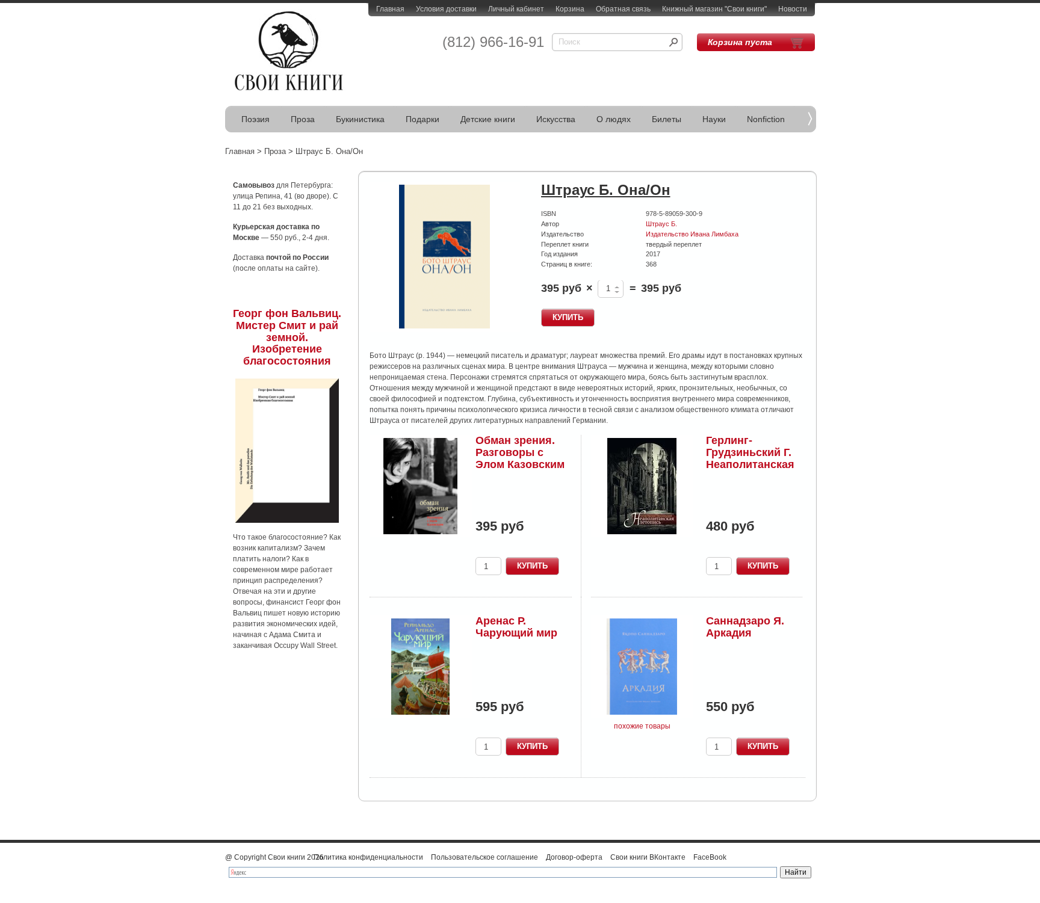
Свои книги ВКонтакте (648, 857)
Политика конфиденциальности (368, 857)
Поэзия (255, 119)
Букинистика (360, 119)
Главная (390, 9)
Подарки (422, 119)
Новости (792, 9)
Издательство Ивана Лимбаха (692, 234)
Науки (714, 119)
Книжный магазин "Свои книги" (714, 9)
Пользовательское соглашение (484, 857)
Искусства (555, 119)
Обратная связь (623, 9)
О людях (613, 119)
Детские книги (487, 119)
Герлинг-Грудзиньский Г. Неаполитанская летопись (750, 458)
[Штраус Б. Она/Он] (445, 257)
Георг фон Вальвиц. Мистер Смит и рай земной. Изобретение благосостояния (287, 337)
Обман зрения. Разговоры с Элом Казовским (520, 452)
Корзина (570, 9)
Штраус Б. (661, 223)
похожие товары (642, 726)
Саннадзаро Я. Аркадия (745, 627)
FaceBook (709, 857)
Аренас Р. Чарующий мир (516, 627)
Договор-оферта (574, 857)
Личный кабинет (516, 9)
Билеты (666, 119)
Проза (303, 119)
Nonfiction (766, 119)
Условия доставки (446, 9)
